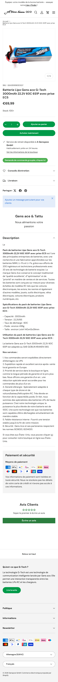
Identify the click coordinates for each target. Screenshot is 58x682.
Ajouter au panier (39, 124)
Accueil (5, 21)
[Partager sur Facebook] (20, 190)
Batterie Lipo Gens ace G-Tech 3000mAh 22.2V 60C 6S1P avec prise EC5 (29, 24)
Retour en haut (29, 554)
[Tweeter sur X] (15, 190)
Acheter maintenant (29, 133)
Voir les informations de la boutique (22, 152)
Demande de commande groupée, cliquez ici (25, 160)
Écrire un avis (29, 520)
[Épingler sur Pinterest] (25, 190)
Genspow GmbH (15, 673)
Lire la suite (11, 590)
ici (52, 434)
